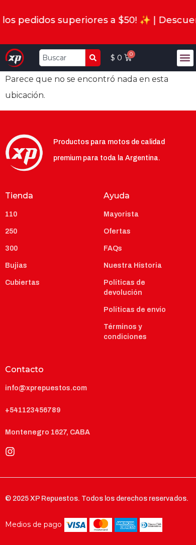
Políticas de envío (135, 309)
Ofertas (117, 231)
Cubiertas (22, 282)
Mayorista (121, 214)
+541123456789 (32, 410)
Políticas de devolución (124, 287)
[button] (185, 58)
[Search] (93, 57)
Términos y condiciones (125, 332)
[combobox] (62, 57)
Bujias (16, 265)
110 (11, 214)
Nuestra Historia (133, 265)
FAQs (113, 248)
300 (11, 248)
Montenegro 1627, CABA (47, 432)
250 (11, 231)
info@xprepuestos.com (46, 388)
